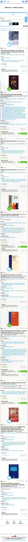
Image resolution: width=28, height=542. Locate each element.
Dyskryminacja (5, 232)
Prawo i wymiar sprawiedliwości (8, 124)
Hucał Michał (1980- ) (7, 492)
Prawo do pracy (5, 227)
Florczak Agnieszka (8, 222)
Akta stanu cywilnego (22, 349)
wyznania (6, 230)
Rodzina (21, 152)
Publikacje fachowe (9, 288)
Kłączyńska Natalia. (6, 57)
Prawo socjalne (12, 227)
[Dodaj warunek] (10, 24)
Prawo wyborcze (10, 228)
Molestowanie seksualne (7, 114)
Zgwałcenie (15, 114)
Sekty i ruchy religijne (11, 391)
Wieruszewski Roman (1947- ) (10, 283)
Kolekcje (11, 26)
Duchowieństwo (9, 152)
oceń (26, 48)
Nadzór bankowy (13, 393)
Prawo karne (12, 60)
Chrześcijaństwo (5, 113)
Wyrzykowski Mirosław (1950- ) (13, 284)
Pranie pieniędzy (21, 393)
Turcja (14, 119)
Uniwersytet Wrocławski (10, 54)
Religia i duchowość (20, 296)
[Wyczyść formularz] (24, 26)
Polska (11, 119)
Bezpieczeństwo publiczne (19, 110)
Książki (13, 14)
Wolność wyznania (6, 60)
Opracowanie (4, 447)
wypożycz (24, 133)
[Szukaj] (15, 24)
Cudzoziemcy (15, 349)
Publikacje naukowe (10, 104)
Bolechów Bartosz (20, 222)
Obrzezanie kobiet (22, 114)
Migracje (3, 117)
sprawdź (24, 70)
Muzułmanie (22, 116)
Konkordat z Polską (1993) (7, 151)
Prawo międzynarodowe (17, 106)
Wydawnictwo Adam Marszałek (10, 217)
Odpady (3, 392)
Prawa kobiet (12, 113)
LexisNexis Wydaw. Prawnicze (12, 143)
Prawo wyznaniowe (20, 60)
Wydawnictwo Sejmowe (10, 432)
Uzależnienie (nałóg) (6, 352)
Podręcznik (4, 234)
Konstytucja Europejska (21, 391)
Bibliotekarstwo (5, 353)
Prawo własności (5, 119)
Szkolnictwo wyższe (22, 352)
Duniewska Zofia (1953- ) (9, 341)
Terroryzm (4, 391)
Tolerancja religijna (14, 61)
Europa (6, 291)
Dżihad (14, 117)
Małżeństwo (16, 152)
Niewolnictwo (20, 112)
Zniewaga (9, 443)
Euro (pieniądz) (14, 392)
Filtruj (10, 30)
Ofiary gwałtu (10, 109)
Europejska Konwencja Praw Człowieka (10, 115)
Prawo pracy (18, 227)
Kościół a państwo (14, 150)
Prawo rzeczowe (17, 109)
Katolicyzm (8, 392)
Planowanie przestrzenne (14, 353)
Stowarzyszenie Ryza (9, 98)
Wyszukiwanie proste (4, 26)
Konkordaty (21, 150)
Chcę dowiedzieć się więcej (8, 539)
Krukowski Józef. (5, 148)
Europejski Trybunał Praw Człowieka (9, 497)
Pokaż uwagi (4, 126)
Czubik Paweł (7, 101)
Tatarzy (11, 111)
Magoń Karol (17, 101)
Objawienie (4, 116)
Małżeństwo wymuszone (20, 113)
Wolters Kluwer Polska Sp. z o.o (12, 278)
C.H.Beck (8, 487)
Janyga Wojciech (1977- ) (8, 436)
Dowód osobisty (14, 350)
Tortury (23, 231)
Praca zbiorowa (5, 121)
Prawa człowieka (5, 111)
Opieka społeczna (14, 351)
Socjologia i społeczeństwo (21, 124)
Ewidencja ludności (6, 350)
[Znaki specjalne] (27, 26)
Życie (16, 231)
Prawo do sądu (22, 115)
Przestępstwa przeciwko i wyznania (13, 444)
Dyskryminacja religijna (21, 117)
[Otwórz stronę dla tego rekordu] (14, 39)
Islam (3, 106)
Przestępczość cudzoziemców (13, 116)
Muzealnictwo (14, 352)
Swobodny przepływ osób (19, 228)
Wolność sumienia (5, 61)
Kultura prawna (9, 117)
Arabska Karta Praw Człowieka (15, 108)
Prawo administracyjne (6, 349)
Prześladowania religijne (11, 112)
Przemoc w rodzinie (22, 351)
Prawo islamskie (8, 106)
